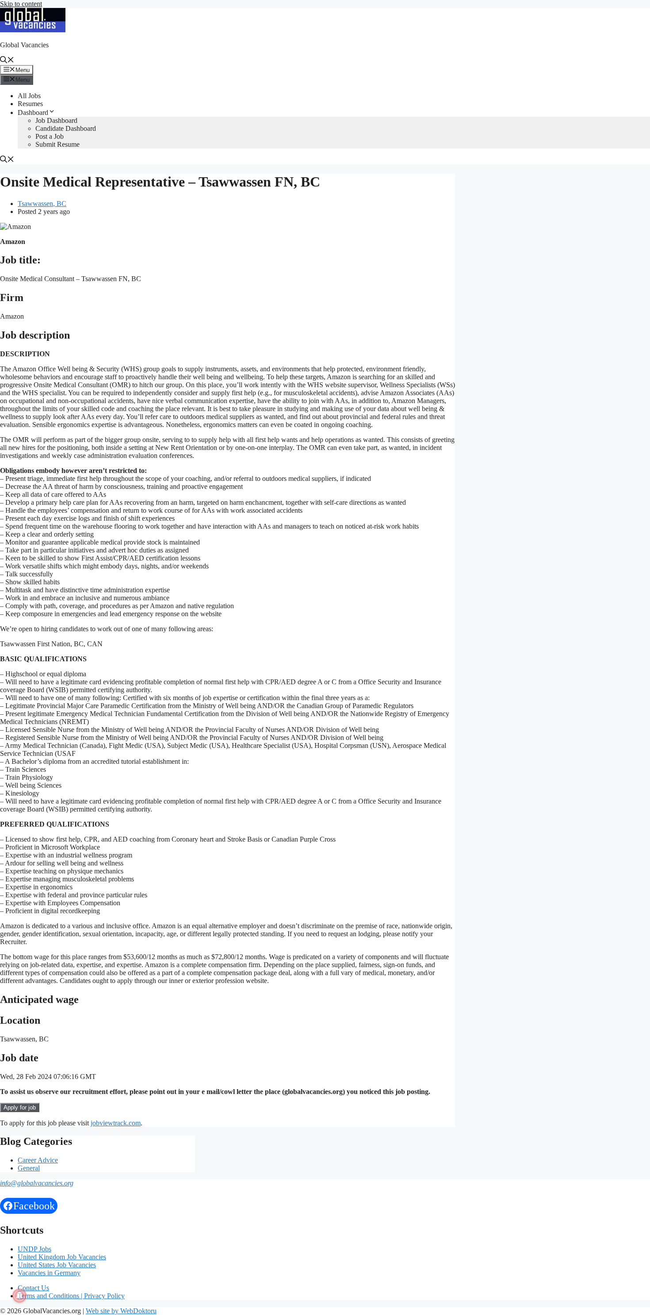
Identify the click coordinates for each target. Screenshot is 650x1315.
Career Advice (38, 1160)
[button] (7, 61)
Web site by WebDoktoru (121, 1311)
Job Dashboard (56, 120)
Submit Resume (57, 144)
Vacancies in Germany (49, 1273)
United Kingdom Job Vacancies (62, 1257)
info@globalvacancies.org (36, 1183)
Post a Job (49, 136)
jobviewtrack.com (116, 1123)
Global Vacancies (24, 45)
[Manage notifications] (19, 1295)
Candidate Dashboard (65, 128)
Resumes (30, 103)
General (29, 1168)
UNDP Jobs (34, 1249)
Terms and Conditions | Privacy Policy (71, 1296)
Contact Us (33, 1288)
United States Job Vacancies (57, 1265)
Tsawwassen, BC (42, 203)
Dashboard (33, 112)
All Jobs (29, 95)
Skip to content (21, 4)
